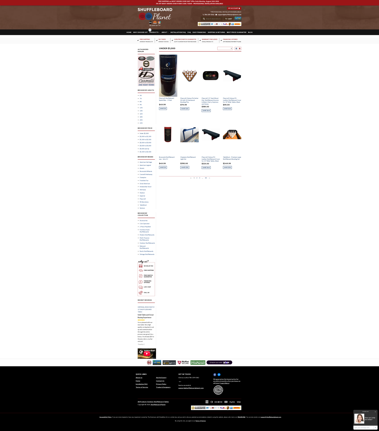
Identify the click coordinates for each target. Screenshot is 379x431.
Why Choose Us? (140, 32)
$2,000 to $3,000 (145, 142)
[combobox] (213, 19)
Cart (229, 19)
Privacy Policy (161, 384)
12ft (141, 108)
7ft (141, 98)
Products (154, 32)
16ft (141, 114)
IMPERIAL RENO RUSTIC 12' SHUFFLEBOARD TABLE (146, 309)
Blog (250, 32)
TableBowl (143, 205)
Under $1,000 (144, 133)
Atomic (142, 168)
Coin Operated (144, 223)
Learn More (224, 383)
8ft (141, 101)
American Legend (145, 165)
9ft (141, 105)
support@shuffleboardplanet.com (229, 14)
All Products (142, 402)
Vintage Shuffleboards (147, 254)
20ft (141, 120)
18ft (141, 117)
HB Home (143, 190)
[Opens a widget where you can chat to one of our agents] (365, 419)
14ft (141, 111)
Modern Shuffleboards (147, 235)
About (165, 32)
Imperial (142, 196)
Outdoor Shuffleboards (147, 243)
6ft (141, 95)
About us (139, 377)
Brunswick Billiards (146, 171)
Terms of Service (142, 387)
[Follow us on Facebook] (214, 374)
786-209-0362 (209, 14)
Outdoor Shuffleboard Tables (158, 402)
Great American (145, 183)
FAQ (189, 32)
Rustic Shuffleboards (146, 251)
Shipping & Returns (216, 32)
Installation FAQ (178, 32)
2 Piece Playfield (145, 227)
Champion (143, 177)
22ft (141, 123)
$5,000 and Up (144, 149)
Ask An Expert (161, 377)
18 (206, 178)
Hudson (142, 193)
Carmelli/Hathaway (146, 174)
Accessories (144, 220)
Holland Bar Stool (145, 186)
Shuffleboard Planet (158, 404)
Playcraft (143, 199)
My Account (233, 8)
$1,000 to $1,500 (145, 136)
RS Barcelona (144, 202)
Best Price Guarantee (236, 32)
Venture (142, 208)
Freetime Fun (144, 180)
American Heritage (146, 162)
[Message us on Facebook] (219, 374)
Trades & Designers (163, 387)
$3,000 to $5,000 (145, 145)
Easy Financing (199, 32)
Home (129, 32)
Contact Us (160, 381)
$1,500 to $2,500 (145, 139)
